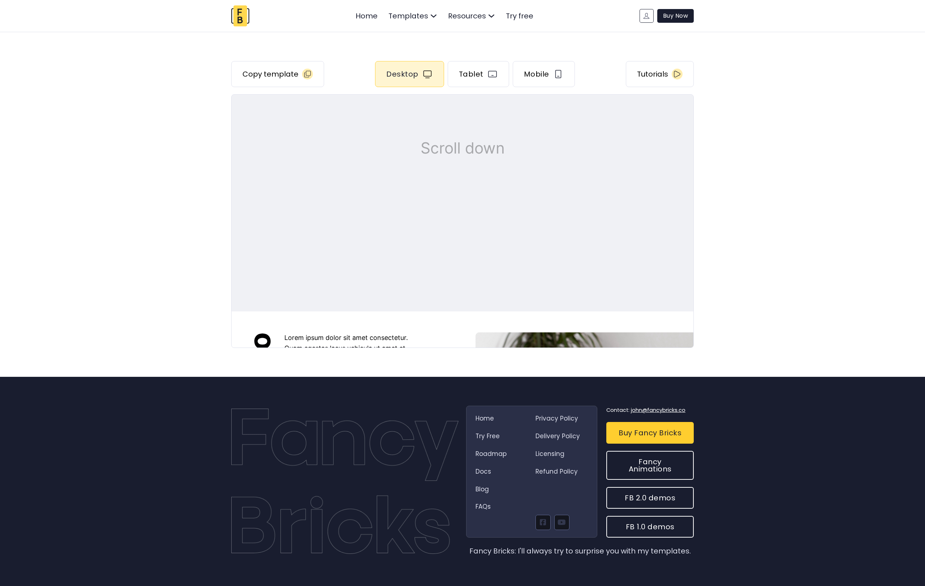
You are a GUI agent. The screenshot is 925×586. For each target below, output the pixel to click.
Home (367, 16)
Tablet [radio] (471, 74)
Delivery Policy (557, 436)
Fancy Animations (650, 465)
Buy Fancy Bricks (650, 433)
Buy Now (675, 16)
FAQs (483, 506)
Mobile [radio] (536, 74)
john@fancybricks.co (658, 410)
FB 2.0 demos (650, 498)
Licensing (549, 453)
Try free (519, 16)
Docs (483, 471)
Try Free (488, 436)
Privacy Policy (556, 418)
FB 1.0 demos (650, 527)
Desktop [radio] (402, 74)
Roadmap (491, 453)
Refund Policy (556, 471)
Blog (482, 489)
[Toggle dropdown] (433, 16)
